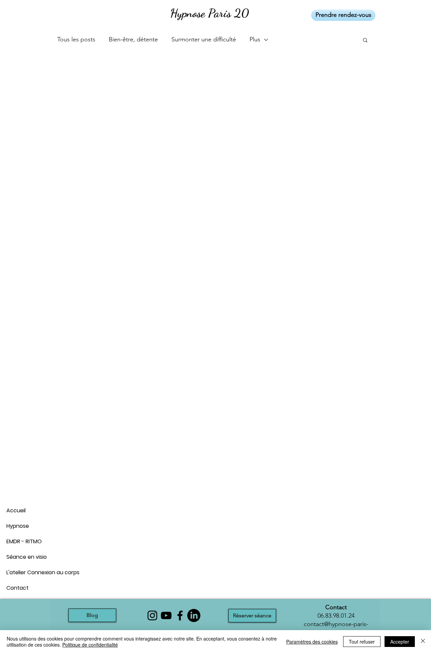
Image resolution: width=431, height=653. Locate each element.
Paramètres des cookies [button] (312, 641)
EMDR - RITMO (24, 541)
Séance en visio (26, 557)
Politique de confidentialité (90, 644)
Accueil (16, 510)
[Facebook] (180, 615)
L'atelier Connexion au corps (30, 572)
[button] (365, 40)
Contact (17, 588)
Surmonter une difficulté (203, 39)
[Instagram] (152, 615)
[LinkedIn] (193, 615)
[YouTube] (166, 615)
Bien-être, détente (133, 39)
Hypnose (17, 526)
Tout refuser (362, 641)
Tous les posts (76, 39)
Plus (255, 39)
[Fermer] (423, 641)
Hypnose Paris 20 (209, 13)
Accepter (399, 641)
